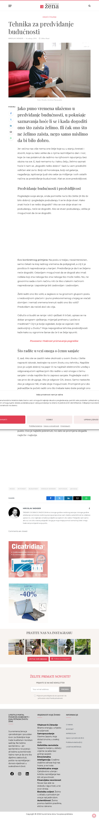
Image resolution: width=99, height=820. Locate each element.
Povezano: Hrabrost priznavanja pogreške (54, 341)
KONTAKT (70, 729)
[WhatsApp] (10, 138)
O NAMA (69, 725)
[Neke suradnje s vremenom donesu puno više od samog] (33, 647)
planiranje (73, 489)
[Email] (10, 131)
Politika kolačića (35, 426)
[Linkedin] (27, 773)
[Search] (89, 6)
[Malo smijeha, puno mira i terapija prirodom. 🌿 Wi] (49, 647)
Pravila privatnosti (56, 698)
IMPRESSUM (71, 733)
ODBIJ (49, 419)
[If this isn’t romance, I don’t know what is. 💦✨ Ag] (66, 647)
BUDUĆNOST (33, 489)
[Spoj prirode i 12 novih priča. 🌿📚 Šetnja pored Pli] (83, 647)
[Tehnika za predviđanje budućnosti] (49, 70)
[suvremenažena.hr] (49, 5)
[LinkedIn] (10, 125)
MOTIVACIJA (63, 489)
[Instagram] (19, 773)
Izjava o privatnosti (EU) (75, 738)
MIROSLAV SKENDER (15, 38)
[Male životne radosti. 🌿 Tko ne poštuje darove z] (16, 647)
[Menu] (10, 6)
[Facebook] (10, 113)
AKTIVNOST (22, 489)
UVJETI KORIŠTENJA (73, 747)
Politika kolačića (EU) (74, 742)
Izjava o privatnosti (51, 426)
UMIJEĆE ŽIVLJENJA (49, 17)
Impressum (65, 426)
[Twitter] (10, 119)
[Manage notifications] (94, 816)
